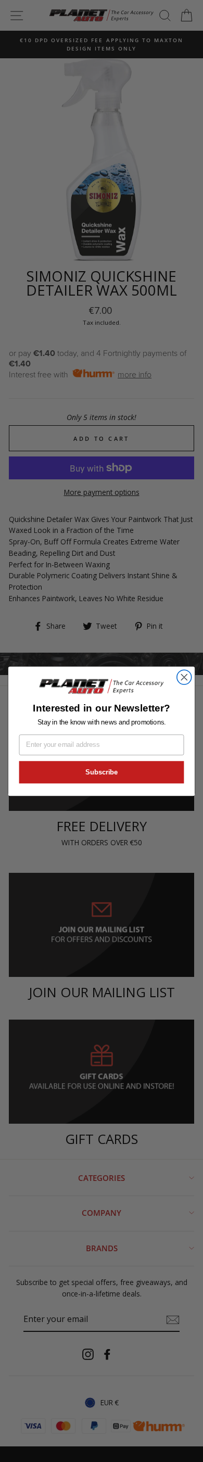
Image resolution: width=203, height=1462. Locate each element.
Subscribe (101, 772)
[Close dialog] (184, 677)
